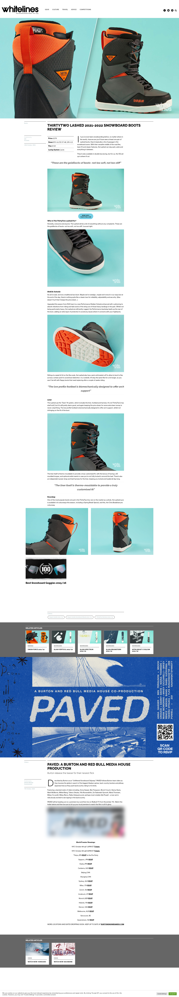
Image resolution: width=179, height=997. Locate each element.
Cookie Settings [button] (162, 993)
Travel (65, 9)
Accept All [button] (173, 993)
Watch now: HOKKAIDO (37, 954)
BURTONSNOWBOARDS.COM (112, 924)
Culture (55, 9)
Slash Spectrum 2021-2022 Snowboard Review (89, 642)
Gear (47, 9)
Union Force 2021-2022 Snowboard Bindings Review (37, 641)
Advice (74, 9)
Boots (26, 123)
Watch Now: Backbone (63, 954)
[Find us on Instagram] (172, 10)
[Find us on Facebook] (164, 10)
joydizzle (27, 140)
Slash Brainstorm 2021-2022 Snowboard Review (115, 642)
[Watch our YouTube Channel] (168, 10)
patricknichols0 (28, 784)
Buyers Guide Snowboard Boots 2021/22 (79, 617)
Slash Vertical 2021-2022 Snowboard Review (63, 641)
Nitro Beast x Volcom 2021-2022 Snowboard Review (141, 642)
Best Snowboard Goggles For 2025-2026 (46, 582)
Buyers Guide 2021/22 (56, 617)
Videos (26, 762)
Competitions (85, 9)
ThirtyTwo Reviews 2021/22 (104, 617)
